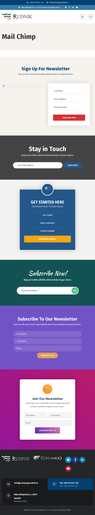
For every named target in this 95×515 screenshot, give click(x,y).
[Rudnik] (17, 16)
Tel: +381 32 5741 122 (69, 483)
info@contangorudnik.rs (26, 483)
